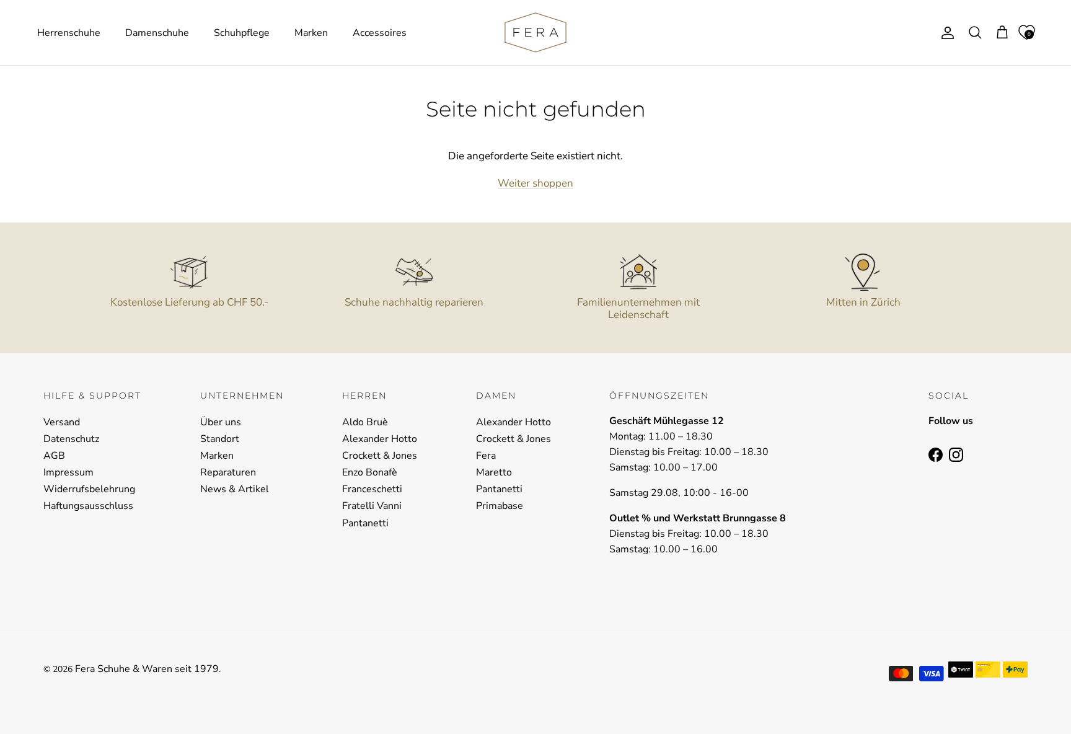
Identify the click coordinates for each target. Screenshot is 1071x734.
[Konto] (945, 32)
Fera (486, 455)
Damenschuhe (157, 33)
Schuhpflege (242, 33)
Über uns (220, 422)
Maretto (494, 472)
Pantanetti (365, 523)
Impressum (68, 472)
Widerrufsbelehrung (89, 489)
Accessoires (380, 33)
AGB (54, 455)
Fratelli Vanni (372, 506)
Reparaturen (228, 472)
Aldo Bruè (365, 422)
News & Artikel (234, 489)
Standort (219, 439)
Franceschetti (372, 489)
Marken (311, 33)
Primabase (499, 506)
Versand (61, 422)
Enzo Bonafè (369, 472)
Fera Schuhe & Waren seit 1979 (147, 669)
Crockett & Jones (379, 455)
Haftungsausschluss (88, 506)
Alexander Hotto (379, 439)
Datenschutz (71, 439)
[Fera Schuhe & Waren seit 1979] (535, 32)
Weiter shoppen (535, 183)
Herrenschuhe (68, 33)
